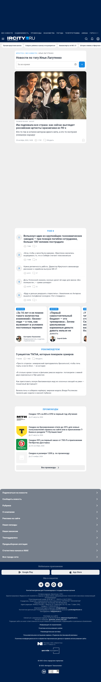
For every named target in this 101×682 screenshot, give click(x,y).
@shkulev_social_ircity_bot (58, 619)
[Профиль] (98, 38)
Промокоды (36, 33)
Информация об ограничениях (50, 625)
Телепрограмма (72, 33)
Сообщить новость (12, 499)
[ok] (60, 584)
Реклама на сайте (11, 518)
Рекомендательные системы (51, 632)
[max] (53, 584)
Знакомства (49, 33)
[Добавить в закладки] (83, 140)
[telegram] (40, 584)
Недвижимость (22, 33)
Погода (60, 33)
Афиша (85, 33)
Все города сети (10, 557)
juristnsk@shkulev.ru (75, 610)
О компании (8, 512)
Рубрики (6, 505)
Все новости (7, 33)
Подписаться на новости (14, 492)
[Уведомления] (92, 38)
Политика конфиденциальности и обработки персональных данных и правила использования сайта (50, 638)
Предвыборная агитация (14, 544)
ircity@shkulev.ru (61, 608)
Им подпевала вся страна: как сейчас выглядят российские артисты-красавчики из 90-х (45, 126)
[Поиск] (86, 38)
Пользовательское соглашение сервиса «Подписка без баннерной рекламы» (50, 635)
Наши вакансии (10, 531)
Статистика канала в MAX (15, 550)
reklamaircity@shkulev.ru (69, 618)
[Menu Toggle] (3, 38)
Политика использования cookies (50, 628)
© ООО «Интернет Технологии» (50, 666)
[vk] (47, 584)
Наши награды (9, 525)
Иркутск (20, 53)
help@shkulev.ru (55, 611)
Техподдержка (9, 537)
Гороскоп (94, 33)
